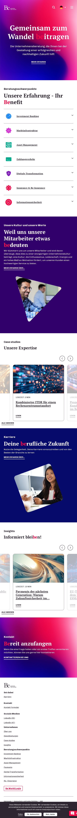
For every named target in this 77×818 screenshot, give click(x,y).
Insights (7, 745)
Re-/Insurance (10, 781)
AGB (41, 801)
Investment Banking (12, 754)
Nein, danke (50, 814)
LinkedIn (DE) (9, 718)
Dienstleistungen (11, 736)
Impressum (7, 801)
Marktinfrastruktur (12, 758)
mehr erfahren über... (14, 268)
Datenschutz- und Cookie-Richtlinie (26, 801)
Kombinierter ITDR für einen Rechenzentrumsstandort (36, 403)
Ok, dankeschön (33, 814)
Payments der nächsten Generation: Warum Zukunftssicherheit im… (33, 595)
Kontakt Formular (11, 707)
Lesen (18, 416)
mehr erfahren (38, 62)
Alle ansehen (8, 423)
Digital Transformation (14, 772)
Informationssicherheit (14, 776)
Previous (62, 358)
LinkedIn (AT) (9, 723)
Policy (20, 814)
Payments (8, 767)
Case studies (9, 740)
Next (70, 358)
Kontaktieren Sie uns (16, 657)
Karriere (7, 697)
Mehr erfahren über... (14, 457)
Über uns (8, 731)
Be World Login (13, 788)
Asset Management (12, 763)
